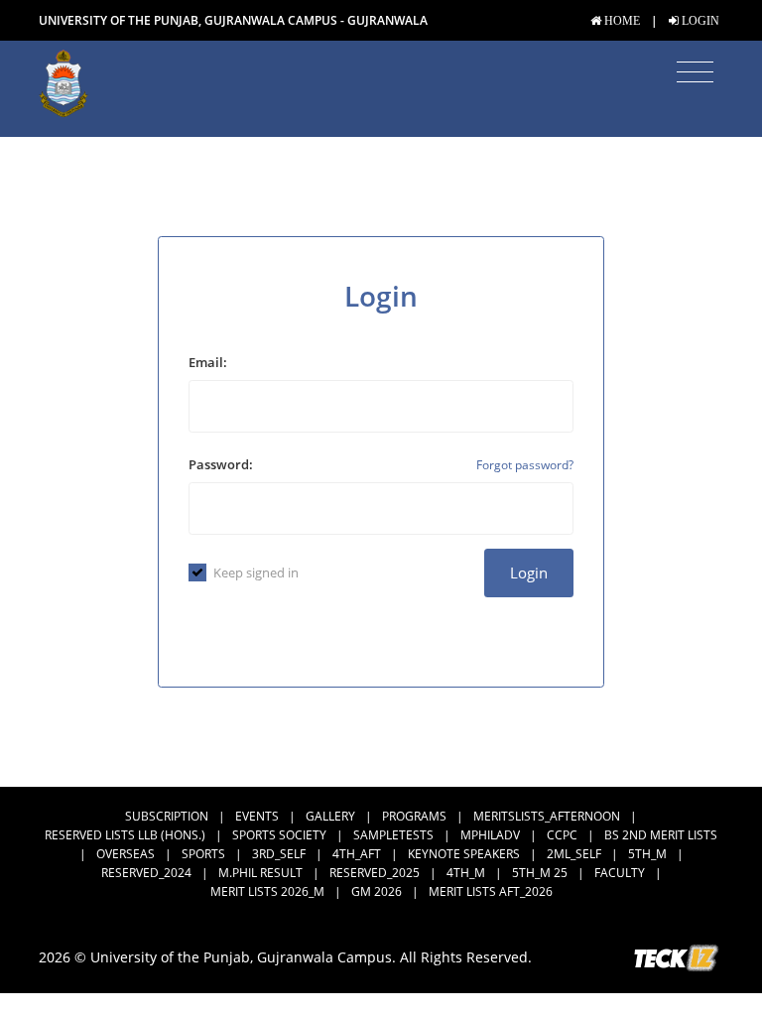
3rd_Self (279, 853)
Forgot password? (524, 464)
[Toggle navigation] (695, 72)
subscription (166, 816)
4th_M (465, 872)
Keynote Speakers (464, 853)
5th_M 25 (540, 872)
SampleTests (393, 834)
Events (257, 816)
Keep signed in (256, 572)
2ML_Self (574, 853)
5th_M (647, 853)
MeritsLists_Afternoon (546, 816)
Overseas (125, 853)
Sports (203, 853)
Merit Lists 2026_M (267, 891)
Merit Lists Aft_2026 (491, 891)
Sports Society (279, 834)
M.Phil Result (260, 872)
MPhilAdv (490, 834)
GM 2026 (376, 891)
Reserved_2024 (146, 872)
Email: (208, 362)
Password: (221, 464)
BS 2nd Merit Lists (660, 834)
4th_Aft (356, 853)
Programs (414, 816)
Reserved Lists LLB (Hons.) (125, 834)
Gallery (330, 816)
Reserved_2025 (374, 872)
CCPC (562, 834)
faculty (619, 872)
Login (529, 572)
